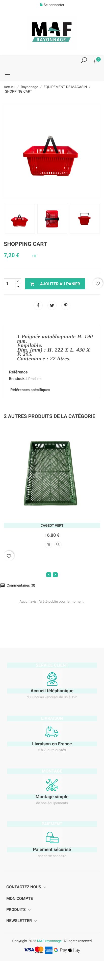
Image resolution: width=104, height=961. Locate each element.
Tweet (52, 305)
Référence (18, 372)
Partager (38, 305)
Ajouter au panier (59, 284)
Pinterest (65, 305)
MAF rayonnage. (50, 941)
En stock (16, 378)
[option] (20, 219)
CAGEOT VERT (51, 526)
